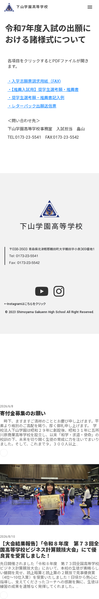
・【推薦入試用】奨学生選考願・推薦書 (43, 89)
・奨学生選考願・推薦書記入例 (36, 97)
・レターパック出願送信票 (32, 106)
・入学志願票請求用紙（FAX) (34, 81)
